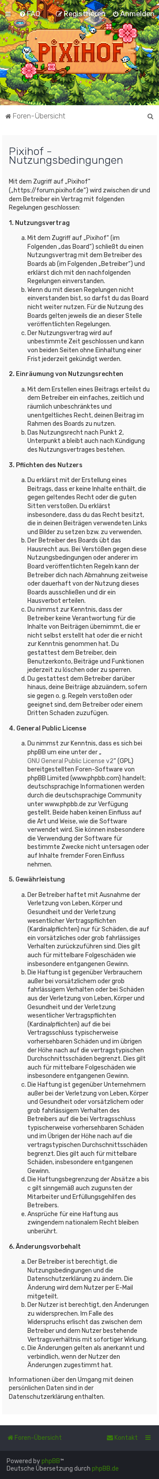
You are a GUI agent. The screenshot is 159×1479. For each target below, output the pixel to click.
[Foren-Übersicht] (80, 52)
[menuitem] (29, 13)
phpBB (51, 1461)
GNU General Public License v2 (70, 761)
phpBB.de (105, 1468)
